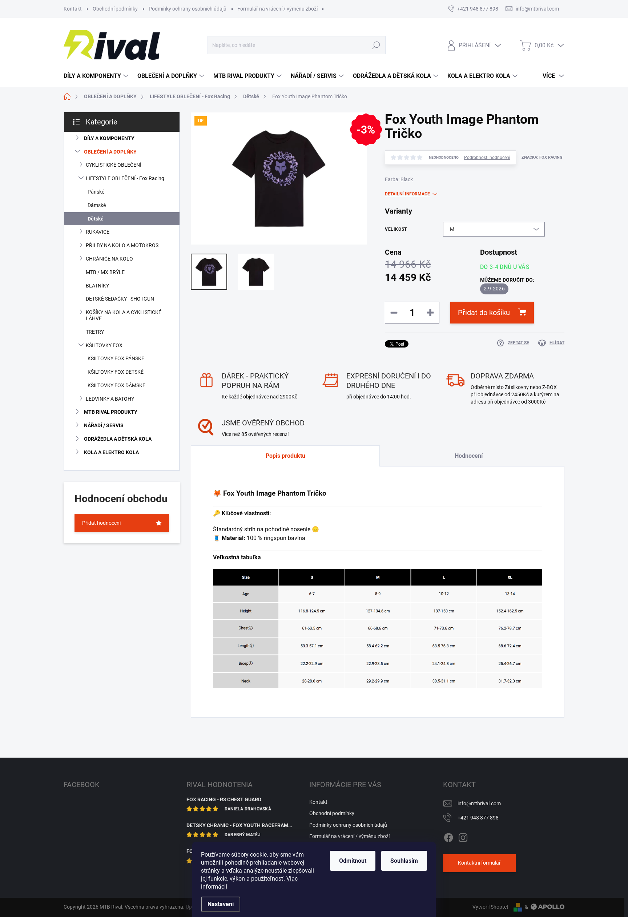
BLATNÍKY (97, 286)
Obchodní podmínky (115, 9)
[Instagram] (463, 836)
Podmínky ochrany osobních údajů (187, 9)
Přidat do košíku (484, 312)
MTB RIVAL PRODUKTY (110, 412)
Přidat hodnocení (101, 523)
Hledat (376, 45)
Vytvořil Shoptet (490, 907)
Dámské (97, 205)
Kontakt (73, 9)
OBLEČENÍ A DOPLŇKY (110, 152)
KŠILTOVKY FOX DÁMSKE (116, 385)
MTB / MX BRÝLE (105, 272)
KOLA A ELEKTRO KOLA (111, 452)
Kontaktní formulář (479, 863)
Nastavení (221, 904)
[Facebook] (448, 836)
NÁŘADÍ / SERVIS (104, 425)
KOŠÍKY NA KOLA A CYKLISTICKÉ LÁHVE (123, 315)
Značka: (542, 157)
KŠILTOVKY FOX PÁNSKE (116, 358)
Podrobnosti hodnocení (487, 157)
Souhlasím (404, 860)
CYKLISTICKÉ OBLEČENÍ (113, 165)
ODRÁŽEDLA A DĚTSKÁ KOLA (118, 439)
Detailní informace (407, 193)
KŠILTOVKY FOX (104, 345)
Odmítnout (352, 860)
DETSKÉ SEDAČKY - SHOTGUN (120, 299)
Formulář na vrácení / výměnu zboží (277, 9)
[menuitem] (97, 76)
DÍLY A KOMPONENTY (109, 138)
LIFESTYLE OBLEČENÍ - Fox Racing (125, 178)
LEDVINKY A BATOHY (110, 399)
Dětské (96, 219)
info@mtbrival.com (479, 803)
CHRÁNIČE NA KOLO (109, 259)
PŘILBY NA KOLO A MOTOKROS (122, 245)
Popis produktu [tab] (285, 455)
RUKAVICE (97, 232)
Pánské (96, 192)
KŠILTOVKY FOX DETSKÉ (116, 372)
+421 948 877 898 (478, 818)
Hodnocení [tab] (469, 455)
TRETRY (95, 332)
